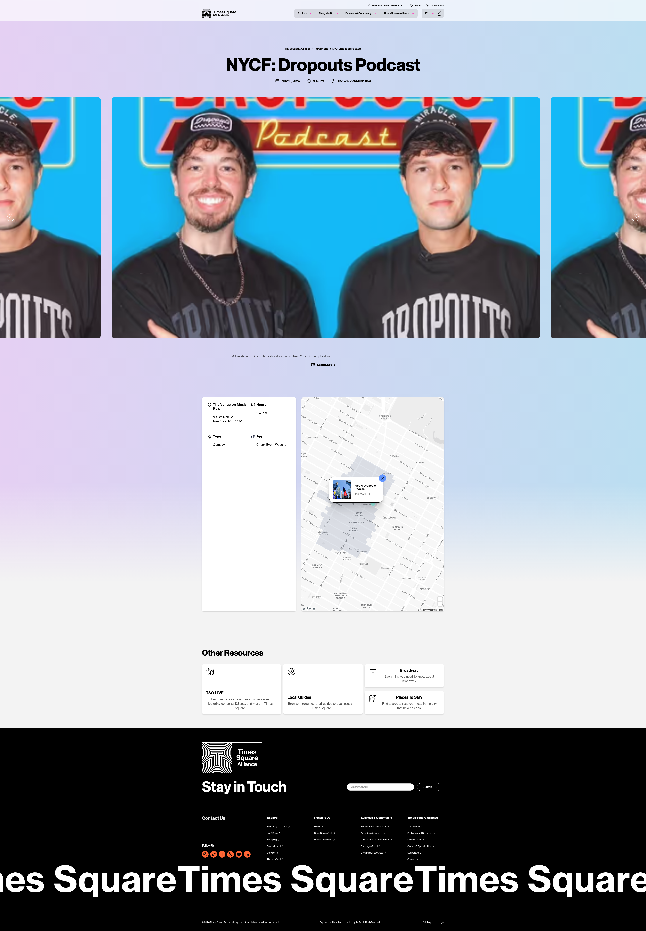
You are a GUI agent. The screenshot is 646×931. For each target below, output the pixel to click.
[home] (219, 13)
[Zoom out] (440, 603)
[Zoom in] (440, 599)
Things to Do (321, 48)
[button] (304, 13)
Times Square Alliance (297, 48)
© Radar (422, 609)
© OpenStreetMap (434, 609)
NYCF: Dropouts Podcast (346, 48)
